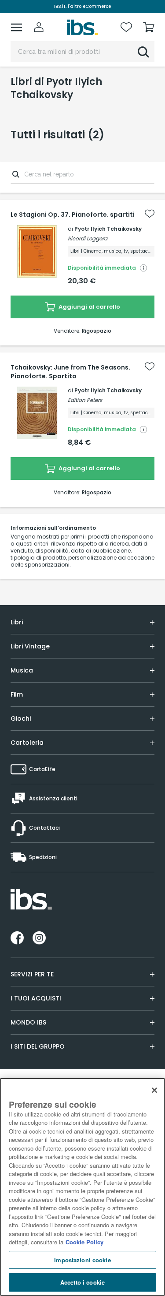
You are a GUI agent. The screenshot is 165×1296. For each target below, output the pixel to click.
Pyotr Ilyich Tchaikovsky (108, 228)
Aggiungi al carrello (88, 307)
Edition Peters (85, 400)
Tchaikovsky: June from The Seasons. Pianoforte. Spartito (70, 371)
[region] (82, 1187)
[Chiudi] (154, 1090)
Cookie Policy (84, 1242)
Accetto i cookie (82, 1282)
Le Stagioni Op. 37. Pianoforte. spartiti (73, 214)
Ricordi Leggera (87, 238)
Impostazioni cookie (82, 1260)
